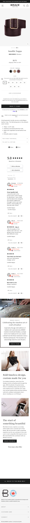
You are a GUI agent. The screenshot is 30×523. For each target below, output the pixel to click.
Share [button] (10, 213)
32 (16, 82)
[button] (19, 216)
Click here (14, 115)
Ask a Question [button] (16, 170)
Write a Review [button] (16, 166)
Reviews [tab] (10, 175)
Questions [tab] (10, 179)
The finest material (9, 138)
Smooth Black (10, 71)
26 (4, 82)
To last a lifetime (8, 142)
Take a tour (15, 343)
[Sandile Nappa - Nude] (4, 469)
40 (14, 86)
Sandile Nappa (11, 208)
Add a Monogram (15, 93)
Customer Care (6, 511)
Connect (4, 517)
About (3, 506)
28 (8, 82)
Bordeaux (18, 71)
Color (15, 68)
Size (15, 76)
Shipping (11, 62)
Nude (14, 71)
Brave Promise (9, 441)
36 (24, 82)
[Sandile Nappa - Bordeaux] (6, 469)
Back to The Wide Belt (16, 481)
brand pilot (19, 521)
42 (18, 86)
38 (10, 86)
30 (12, 82)
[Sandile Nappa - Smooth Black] (2, 469)
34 (20, 82)
